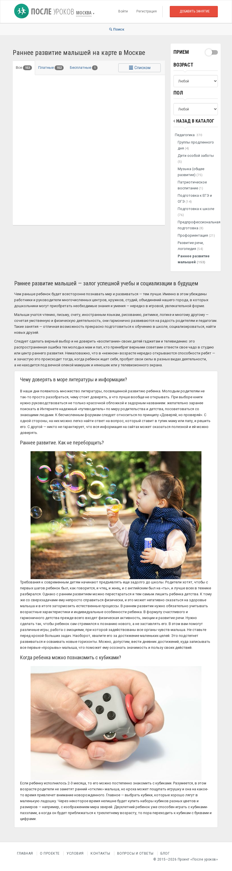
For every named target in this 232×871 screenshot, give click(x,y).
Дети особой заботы (196, 158)
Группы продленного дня (196, 145)
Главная (25, 853)
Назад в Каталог (194, 121)
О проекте (50, 853)
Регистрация (146, 11)
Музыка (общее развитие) (191, 172)
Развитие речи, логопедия (191, 246)
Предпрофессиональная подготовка (198, 225)
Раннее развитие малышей (194, 259)
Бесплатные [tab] (83, 67)
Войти (123, 11)
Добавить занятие (195, 11)
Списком (142, 67)
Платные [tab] (50, 67)
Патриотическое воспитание (192, 185)
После (51, 11)
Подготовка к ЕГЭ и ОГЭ (195, 198)
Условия (75, 853)
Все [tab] (23, 67)
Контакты (100, 853)
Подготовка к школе (196, 212)
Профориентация (196, 235)
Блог (164, 853)
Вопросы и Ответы (135, 853)
